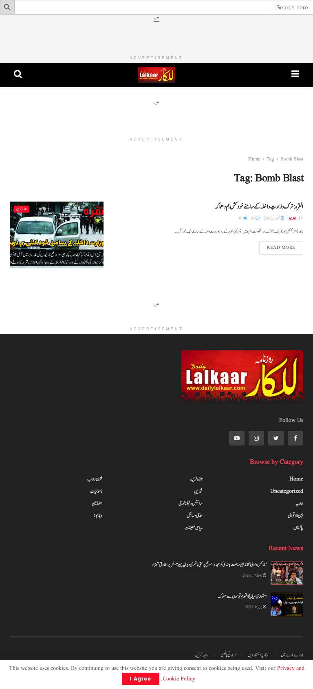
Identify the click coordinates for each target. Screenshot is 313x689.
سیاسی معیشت (194, 528)
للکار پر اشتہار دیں (258, 655)
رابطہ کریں (201, 655)
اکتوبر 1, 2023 (272, 218)
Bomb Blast (291, 159)
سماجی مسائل (195, 515)
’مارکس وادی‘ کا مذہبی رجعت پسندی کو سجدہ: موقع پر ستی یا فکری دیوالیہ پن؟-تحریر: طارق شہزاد (209, 564)
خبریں (198, 491)
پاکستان (298, 528)
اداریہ (299, 503)
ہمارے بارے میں (292, 655)
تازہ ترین (21, 209)
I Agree (140, 679)
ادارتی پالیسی (228, 655)
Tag (270, 159)
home (296, 479)
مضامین (97, 503)
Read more (281, 247)
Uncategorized (286, 491)
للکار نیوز (292, 218)
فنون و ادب (94, 479)
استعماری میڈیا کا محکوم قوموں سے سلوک (242, 596)
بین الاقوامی (295, 515)
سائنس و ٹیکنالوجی (191, 503)
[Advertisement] (156, 36)
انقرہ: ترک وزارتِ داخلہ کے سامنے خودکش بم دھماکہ (258, 207)
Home (254, 159)
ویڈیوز (97, 515)
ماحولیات (96, 491)
